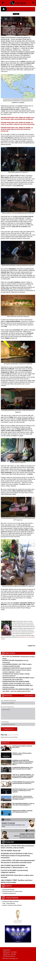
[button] (3, 2)
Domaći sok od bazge (8, 889)
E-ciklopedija (10, 897)
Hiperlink (8, 842)
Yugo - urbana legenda (8, 903)
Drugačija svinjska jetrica (9, 893)
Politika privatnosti (9, 956)
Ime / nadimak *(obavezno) (8, 700)
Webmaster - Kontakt (10, 952)
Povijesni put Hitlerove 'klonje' (10, 901)
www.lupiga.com (13, 958)
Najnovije (5, 743)
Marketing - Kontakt (9, 954)
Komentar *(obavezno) (7, 707)
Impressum (6, 950)
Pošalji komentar (9, 729)
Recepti (7, 886)
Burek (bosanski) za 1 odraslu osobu (12, 891)
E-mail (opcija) (5, 721)
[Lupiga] (18, 2)
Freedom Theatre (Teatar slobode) (12, 905)
